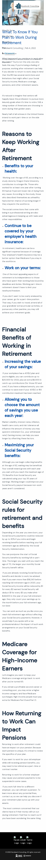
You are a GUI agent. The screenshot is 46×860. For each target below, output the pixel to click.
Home (4, 13)
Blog (4, 48)
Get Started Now (9, 53)
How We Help (7, 36)
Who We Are (7, 19)
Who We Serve (8, 30)
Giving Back (7, 42)
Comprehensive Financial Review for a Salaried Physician (21, 60)
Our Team (6, 25)
